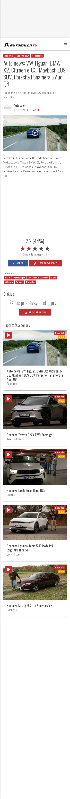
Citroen (9, 282)
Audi (53, 278)
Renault (19, 282)
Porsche (30, 282)
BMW (7, 278)
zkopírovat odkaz (47, 263)
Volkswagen (19, 278)
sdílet (19, 263)
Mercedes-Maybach (38, 278)
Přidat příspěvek (37, 312)
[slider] (35, 247)
